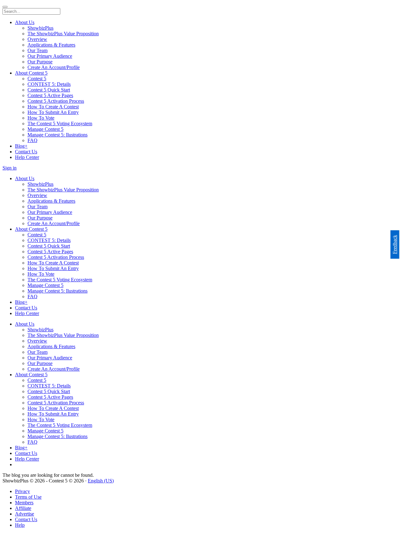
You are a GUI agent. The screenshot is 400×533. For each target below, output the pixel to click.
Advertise (24, 513)
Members (24, 502)
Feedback (395, 244)
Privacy (22, 491)
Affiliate (23, 508)
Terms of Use (28, 497)
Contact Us (26, 519)
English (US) (101, 480)
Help (20, 525)
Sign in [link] (9, 167)
